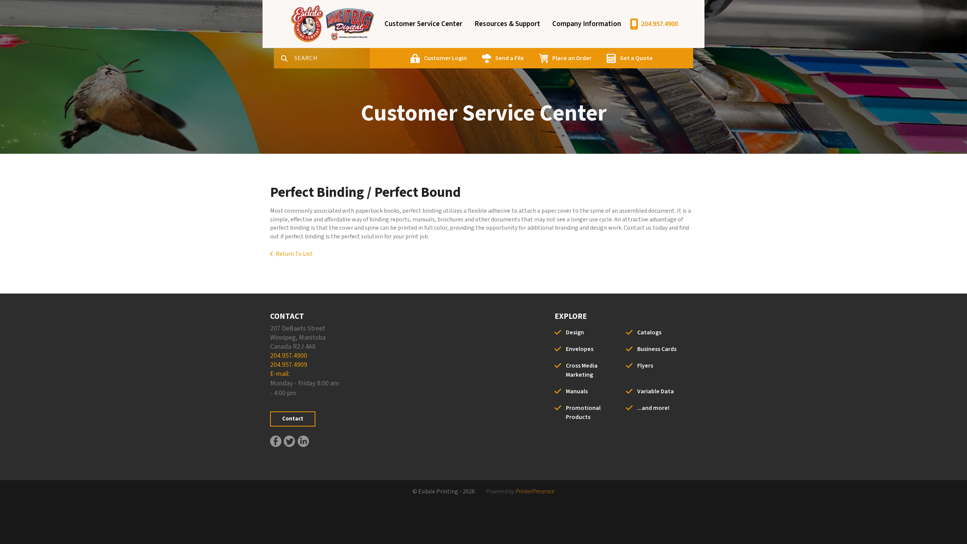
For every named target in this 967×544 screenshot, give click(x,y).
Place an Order (572, 58)
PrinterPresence (535, 491)
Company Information (586, 24)
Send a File (509, 58)
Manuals (577, 391)
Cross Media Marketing (582, 370)
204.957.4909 (288, 364)
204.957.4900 (659, 24)
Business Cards (657, 349)
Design (575, 332)
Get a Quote (636, 58)
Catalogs (649, 332)
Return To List (294, 254)
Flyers (645, 366)
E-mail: (280, 374)
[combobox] (332, 58)
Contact (292, 419)
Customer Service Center (423, 24)
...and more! (653, 408)
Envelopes (579, 349)
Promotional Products (583, 412)
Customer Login (445, 58)
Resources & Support (507, 24)
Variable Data (655, 391)
